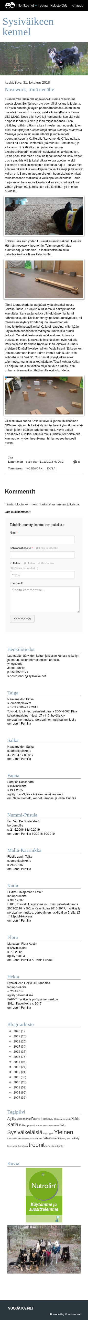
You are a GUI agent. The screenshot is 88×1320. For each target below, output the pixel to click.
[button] (36, 5)
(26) (19, 1082)
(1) (19, 1031)
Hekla (75, 1119)
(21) (19, 1072)
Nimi (13, 532)
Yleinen (63, 1132)
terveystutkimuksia (17, 1146)
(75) (19, 1057)
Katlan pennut (27, 1125)
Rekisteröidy (58, 5)
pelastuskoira (52, 1138)
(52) (19, 1087)
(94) (19, 1062)
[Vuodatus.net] (21, 1308)
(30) (19, 1046)
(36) (19, 1077)
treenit (37, 1144)
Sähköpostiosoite (34, 548)
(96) (19, 1092)
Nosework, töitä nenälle (29, 89)
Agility (11, 1119)
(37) (19, 1051)
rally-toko (66, 1138)
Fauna (35, 1119)
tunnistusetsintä (54, 1146)
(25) (19, 1041)
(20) (19, 1036)
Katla (51, 468)
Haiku (50, 1119)
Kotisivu (32, 565)
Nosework (34, 468)
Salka (63, 1125)
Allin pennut (24, 1118)
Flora (44, 1119)
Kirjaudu (77, 5)
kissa (26, 1138)
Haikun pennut (62, 1119)
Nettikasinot (26, 5)
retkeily (75, 1138)
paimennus (36, 1138)
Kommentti (16, 583)
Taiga (45, 1133)
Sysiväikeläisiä (24, 1132)
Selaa (44, 5)
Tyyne (50, 1133)
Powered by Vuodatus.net (65, 1314)
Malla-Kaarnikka (43, 1125)
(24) (19, 1067)
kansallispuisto (15, 1138)
